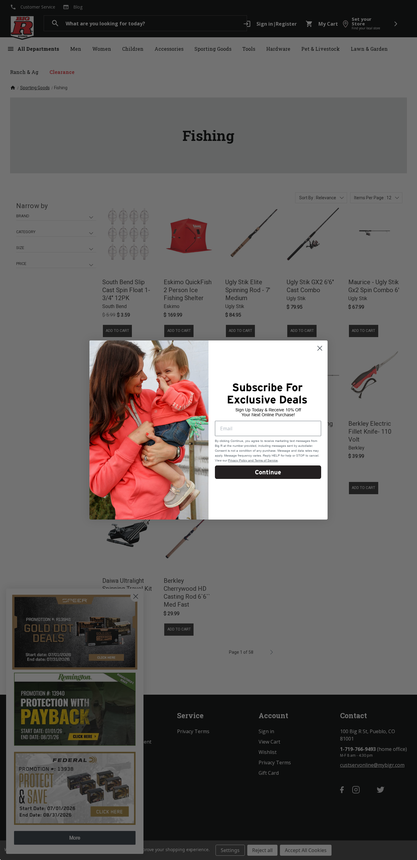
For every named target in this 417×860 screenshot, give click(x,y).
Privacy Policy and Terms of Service (253, 460)
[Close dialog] (319, 348)
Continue (268, 472)
